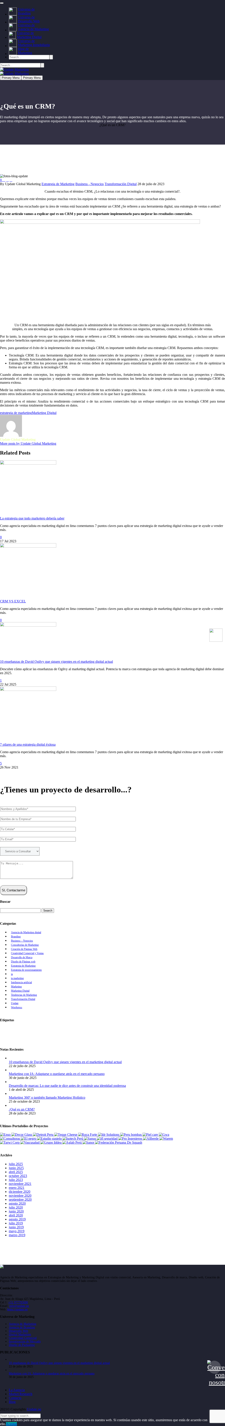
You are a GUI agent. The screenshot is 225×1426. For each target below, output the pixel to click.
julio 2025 (16, 1164)
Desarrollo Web (18, 1331)
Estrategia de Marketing (58, 184)
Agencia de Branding (15, 1029)
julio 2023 (16, 1180)
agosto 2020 (17, 1203)
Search (47, 910)
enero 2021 (16, 1188)
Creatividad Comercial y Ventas (27, 953)
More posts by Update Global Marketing (28, 443)
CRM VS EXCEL (13, 601)
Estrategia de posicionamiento (26, 969)
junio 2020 (16, 1211)
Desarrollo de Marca (21, 957)
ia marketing (17, 978)
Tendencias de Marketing (24, 994)
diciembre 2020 (19, 1191)
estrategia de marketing (16, 413)
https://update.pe (17, 1309)
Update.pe (34, 1409)
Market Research (20, 1394)
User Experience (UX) (67, 1037)
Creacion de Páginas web (137, 1029)
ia (12, 974)
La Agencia (17, 1390)
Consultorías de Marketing (25, 944)
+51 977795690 (18, 1302)
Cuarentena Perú (168, 1029)
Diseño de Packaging (22, 1345)
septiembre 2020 (20, 1199)
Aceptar (11, 1424)
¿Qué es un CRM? (22, 1109)
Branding (16, 936)
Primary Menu (11, 77)
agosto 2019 (17, 1219)
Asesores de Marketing (48, 1029)
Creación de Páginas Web (24, 949)
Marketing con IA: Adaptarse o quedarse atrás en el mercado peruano (57, 1074)
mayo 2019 (16, 1231)
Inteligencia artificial (21, 982)
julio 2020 (16, 1207)
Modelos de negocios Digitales (191, 1033)
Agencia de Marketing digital (26, 932)
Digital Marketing (20, 1334)
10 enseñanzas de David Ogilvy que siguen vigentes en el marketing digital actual (56, 661)
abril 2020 (16, 1215)
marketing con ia (128, 1033)
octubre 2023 (18, 1176)
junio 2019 (16, 1227)
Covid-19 (110, 1029)
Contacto (15, 1398)
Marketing (16, 986)
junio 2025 (16, 1168)
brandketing (92, 1029)
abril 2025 (16, 1172)
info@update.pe (19, 1306)
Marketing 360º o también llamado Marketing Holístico (47, 1097)
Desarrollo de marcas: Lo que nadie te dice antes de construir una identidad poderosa (67, 1085)
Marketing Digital (44, 413)
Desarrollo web (12, 1033)
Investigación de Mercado (25, 1341)
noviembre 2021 (20, 1184)
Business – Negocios (22, 940)
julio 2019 (16, 1223)
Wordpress (16, 1007)
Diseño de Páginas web (23, 961)
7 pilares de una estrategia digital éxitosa (28, 744)
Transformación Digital (121, 184)
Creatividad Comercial (23, 1338)
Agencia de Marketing (22, 1324)
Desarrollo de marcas (197, 1029)
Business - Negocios (89, 184)
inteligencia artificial (81, 1033)
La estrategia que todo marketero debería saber (32, 518)
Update (14, 1003)
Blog (12, 1402)
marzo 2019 (17, 1235)
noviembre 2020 (20, 1195)
